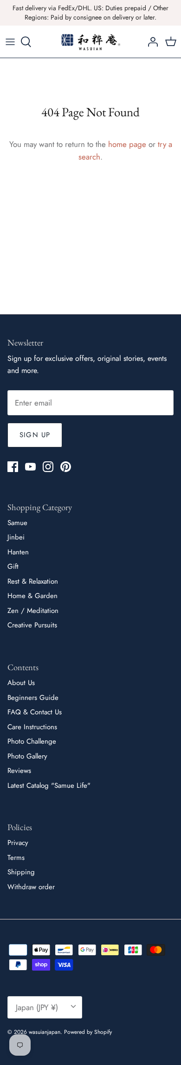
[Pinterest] (65, 466)
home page (127, 144)
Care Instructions (32, 727)
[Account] (150, 42)
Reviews (19, 770)
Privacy (17, 843)
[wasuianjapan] (90, 41)
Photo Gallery (27, 756)
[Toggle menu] (10, 42)
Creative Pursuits (32, 625)
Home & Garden (32, 596)
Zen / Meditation (32, 611)
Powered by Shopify (88, 1032)
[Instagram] (48, 466)
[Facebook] (12, 466)
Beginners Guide (32, 697)
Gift (13, 566)
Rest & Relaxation (32, 581)
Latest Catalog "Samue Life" (48, 785)
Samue (17, 523)
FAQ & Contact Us (34, 712)
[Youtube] (30, 466)
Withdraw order (31, 887)
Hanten (18, 552)
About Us (21, 683)
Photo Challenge (31, 741)
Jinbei (16, 537)
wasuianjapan (44, 1032)
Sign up (34, 435)
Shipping (21, 872)
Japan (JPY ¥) (37, 1007)
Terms (16, 857)
